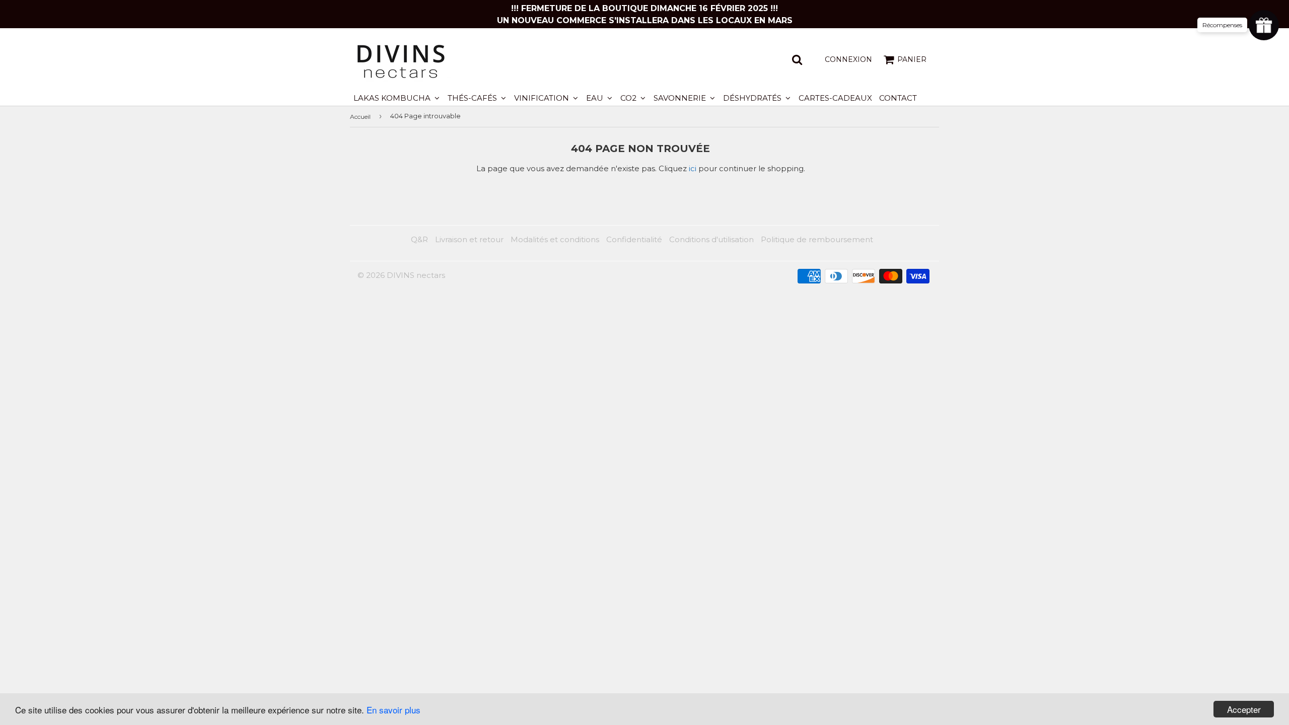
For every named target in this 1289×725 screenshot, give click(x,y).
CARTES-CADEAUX (835, 98)
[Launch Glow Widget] (1264, 25)
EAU (595, 98)
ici (692, 168)
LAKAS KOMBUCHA (393, 98)
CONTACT (898, 98)
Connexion (848, 59)
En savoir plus (393, 709)
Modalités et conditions (555, 239)
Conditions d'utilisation (711, 239)
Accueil (360, 116)
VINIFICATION (542, 98)
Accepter (1244, 709)
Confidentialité (634, 239)
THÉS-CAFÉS (473, 98)
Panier (911, 59)
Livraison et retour (469, 239)
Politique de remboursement (817, 239)
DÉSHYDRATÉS (753, 98)
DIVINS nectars (416, 275)
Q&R (419, 239)
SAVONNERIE (681, 98)
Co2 (629, 98)
